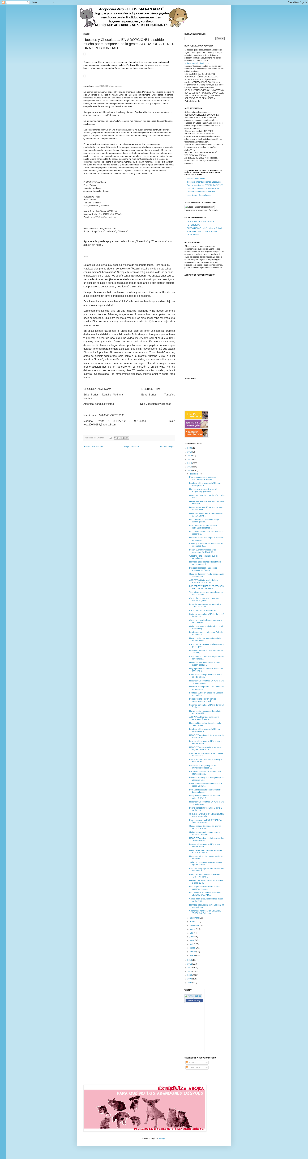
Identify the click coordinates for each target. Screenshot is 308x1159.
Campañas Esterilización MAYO (201, 192)
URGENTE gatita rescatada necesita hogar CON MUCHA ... (205, 748)
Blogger (162, 1138)
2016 (189, 463)
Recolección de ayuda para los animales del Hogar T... (202, 766)
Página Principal (131, 446)
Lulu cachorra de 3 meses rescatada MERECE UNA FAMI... (205, 894)
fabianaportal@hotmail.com (196, 63)
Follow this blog (194, 1001)
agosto (193, 929)
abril (192, 944)
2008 (189, 979)
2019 (189, 452)
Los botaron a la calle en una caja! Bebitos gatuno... (204, 520)
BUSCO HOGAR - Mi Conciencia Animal (204, 228)
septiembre (195, 925)
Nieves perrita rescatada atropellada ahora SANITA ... (205, 639)
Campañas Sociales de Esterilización (203, 188)
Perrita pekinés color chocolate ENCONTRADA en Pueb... (202, 478)
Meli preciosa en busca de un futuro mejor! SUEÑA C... (204, 797)
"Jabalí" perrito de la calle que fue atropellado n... (203, 557)
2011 (189, 967)
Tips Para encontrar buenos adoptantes (204, 182)
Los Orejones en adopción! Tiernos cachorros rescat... (204, 888)
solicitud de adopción (196, 179)
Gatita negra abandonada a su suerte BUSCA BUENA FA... (205, 851)
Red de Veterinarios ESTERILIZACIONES (205, 185)
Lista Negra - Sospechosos (198, 195)
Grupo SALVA (193, 235)
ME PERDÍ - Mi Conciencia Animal (202, 231)
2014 (189, 471)
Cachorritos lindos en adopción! (203, 610)
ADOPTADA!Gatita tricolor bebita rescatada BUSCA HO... (203, 581)
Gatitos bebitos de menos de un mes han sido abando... (205, 827)
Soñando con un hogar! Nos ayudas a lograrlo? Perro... (205, 863)
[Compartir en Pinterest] (127, 438)
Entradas (192, 1062)
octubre (193, 921)
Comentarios (194, 1067)
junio (192, 937)
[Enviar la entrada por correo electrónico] (110, 438)
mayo (192, 940)
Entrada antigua (167, 446)
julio (192, 933)
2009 (189, 975)
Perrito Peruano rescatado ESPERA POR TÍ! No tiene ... (204, 875)
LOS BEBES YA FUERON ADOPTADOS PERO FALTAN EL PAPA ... (206, 587)
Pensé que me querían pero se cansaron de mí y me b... (202, 700)
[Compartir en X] (121, 438)
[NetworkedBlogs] (193, 999)
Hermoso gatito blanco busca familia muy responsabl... (205, 563)
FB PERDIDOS (193, 225)
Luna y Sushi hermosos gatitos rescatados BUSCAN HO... (202, 551)
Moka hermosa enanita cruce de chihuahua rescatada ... (203, 527)
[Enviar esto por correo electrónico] (115, 438)
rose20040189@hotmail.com (108, 86)
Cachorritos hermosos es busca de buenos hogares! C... (204, 599)
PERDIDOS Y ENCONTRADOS (200, 222)
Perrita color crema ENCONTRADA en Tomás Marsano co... (205, 821)
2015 (189, 467)
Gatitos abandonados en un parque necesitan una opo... (204, 833)
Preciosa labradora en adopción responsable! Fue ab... (203, 569)
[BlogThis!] (118, 438)
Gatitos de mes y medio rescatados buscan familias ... (204, 663)
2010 (189, 971)
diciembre (194, 474)
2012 (189, 964)
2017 (189, 459)
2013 (189, 960)
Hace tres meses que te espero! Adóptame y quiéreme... (203, 490)
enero (192, 955)
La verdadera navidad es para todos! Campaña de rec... (205, 605)
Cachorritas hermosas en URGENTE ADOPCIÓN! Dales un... (205, 912)
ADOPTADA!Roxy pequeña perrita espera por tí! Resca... (204, 718)
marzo (193, 948)
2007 (189, 983)
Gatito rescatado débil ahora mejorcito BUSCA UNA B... (205, 514)
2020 (189, 448)
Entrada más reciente (93, 446)
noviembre (194, 918)
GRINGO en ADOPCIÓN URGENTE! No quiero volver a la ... (206, 815)
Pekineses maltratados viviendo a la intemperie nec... (205, 772)
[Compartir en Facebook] (124, 438)
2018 (189, 455)
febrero (193, 952)
